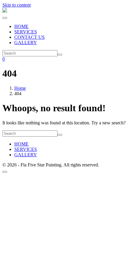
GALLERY (25, 42)
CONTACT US (29, 37)
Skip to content (16, 4)
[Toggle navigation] (4, 18)
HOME (21, 26)
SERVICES (25, 31)
